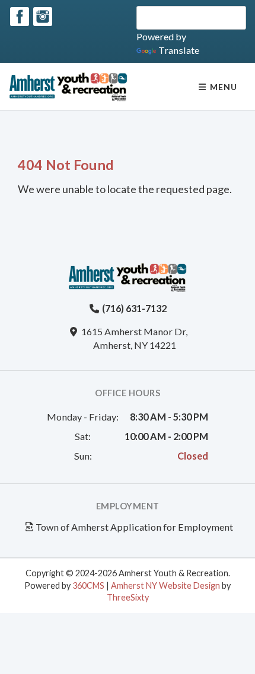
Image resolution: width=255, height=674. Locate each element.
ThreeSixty (128, 597)
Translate (178, 50)
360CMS (88, 585)
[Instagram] (42, 16)
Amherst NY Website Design (165, 585)
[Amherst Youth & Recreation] (68, 86)
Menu (222, 87)
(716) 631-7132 (134, 308)
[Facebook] (19, 16)
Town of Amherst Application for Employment (134, 526)
